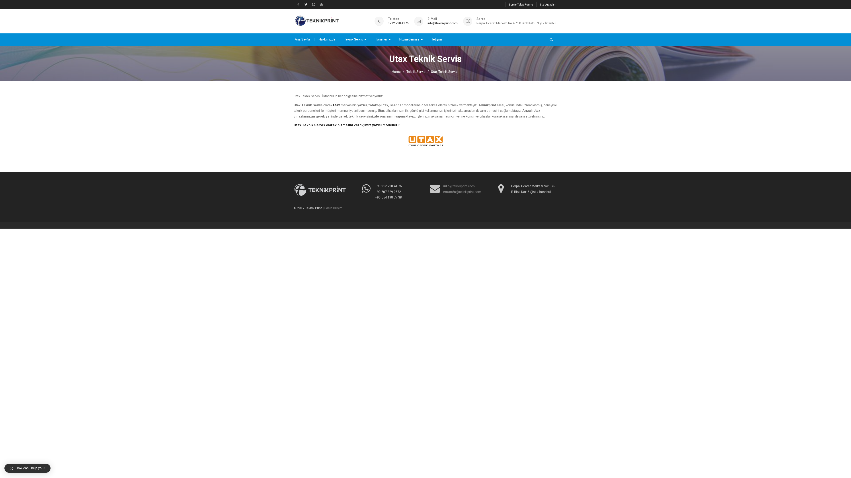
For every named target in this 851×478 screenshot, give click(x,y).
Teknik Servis (353, 39)
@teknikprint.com (459, 186)
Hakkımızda (327, 39)
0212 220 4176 (398, 23)
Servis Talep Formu (521, 4)
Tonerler (381, 39)
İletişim (436, 39)
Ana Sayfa (302, 39)
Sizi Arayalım (548, 4)
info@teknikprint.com (442, 23)
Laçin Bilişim (333, 208)
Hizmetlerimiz (409, 39)
